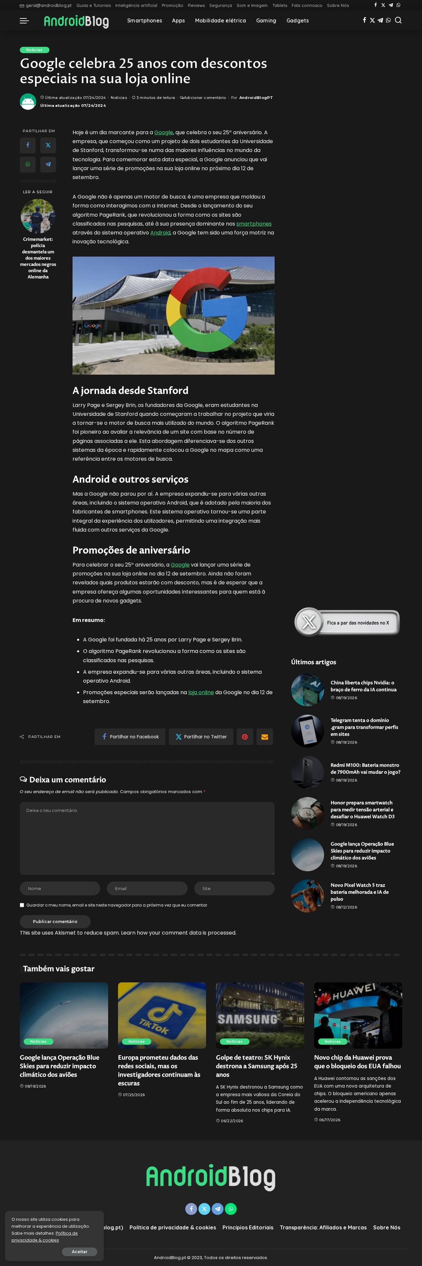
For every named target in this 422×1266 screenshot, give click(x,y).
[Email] (264, 736)
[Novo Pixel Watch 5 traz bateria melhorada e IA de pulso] (307, 896)
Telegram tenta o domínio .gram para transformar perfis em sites (364, 727)
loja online (201, 692)
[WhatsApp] (398, 5)
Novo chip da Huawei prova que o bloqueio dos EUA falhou (357, 1062)
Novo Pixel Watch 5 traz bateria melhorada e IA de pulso (360, 892)
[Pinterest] (245, 736)
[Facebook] (375, 5)
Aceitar (79, 1251)
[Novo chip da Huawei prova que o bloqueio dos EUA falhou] (358, 1015)
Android (160, 232)
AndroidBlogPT (256, 97)
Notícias (34, 49)
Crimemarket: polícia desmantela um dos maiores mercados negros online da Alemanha (38, 258)
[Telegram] (391, 5)
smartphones (254, 224)
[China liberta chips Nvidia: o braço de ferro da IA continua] (307, 689)
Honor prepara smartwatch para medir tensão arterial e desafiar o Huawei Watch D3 (363, 810)
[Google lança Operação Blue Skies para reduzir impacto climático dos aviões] (307, 854)
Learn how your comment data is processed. (178, 933)
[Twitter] (383, 5)
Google (163, 132)
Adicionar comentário (205, 97)
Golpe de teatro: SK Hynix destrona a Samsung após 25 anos (256, 1066)
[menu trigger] (28, 20)
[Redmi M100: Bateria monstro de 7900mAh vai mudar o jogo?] (307, 772)
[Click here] (347, 621)
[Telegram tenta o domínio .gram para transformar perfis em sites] (307, 731)
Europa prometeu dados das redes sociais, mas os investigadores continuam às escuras (159, 1071)
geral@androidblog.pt (49, 5)
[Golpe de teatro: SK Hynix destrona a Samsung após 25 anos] (260, 1015)
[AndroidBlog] (76, 20)
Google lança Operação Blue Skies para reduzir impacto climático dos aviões (362, 851)
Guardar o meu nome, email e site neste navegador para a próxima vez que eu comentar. (117, 905)
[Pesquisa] (398, 20)
